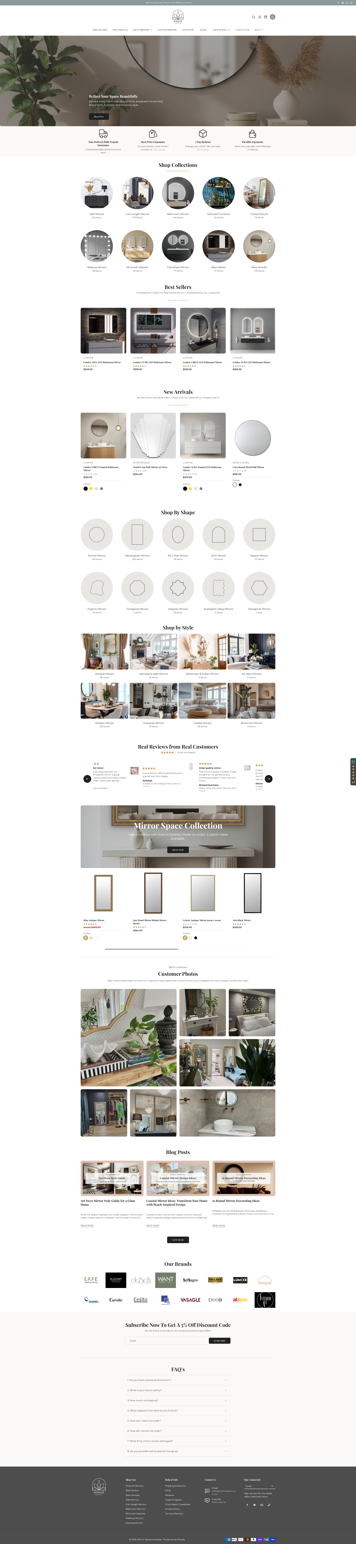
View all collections (177, 171)
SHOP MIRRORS (141, 29)
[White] (235, 485)
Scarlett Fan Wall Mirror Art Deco (150, 467)
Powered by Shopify (174, 1539)
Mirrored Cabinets (135, 1513)
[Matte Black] (86, 489)
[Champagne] (190, 938)
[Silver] (91, 938)
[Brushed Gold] (91, 489)
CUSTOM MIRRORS (166, 29)
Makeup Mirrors (134, 1518)
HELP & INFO (220, 29)
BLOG (257, 29)
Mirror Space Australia (149, 1539)
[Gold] (86, 938)
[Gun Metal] (101, 489)
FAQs (168, 1490)
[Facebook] (339, 2)
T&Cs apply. (159, 149)
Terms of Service (174, 1513)
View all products (177, 300)
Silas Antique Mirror (93, 920)
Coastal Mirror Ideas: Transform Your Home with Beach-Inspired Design (177, 1202)
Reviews (169, 1495)
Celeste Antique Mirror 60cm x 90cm (202, 920)
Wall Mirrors (132, 1499)
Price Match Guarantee (177, 1504)
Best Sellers (132, 1490)
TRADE (203, 29)
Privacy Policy (172, 1509)
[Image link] (129, 1037)
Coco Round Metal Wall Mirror (248, 467)
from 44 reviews (186, 752)
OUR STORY (188, 29)
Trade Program (173, 1499)
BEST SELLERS (100, 29)
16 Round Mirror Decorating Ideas (236, 1201)
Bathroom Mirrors (135, 1509)
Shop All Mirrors (134, 1486)
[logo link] (91, 1280)
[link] (187, 300)
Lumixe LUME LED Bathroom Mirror (152, 362)
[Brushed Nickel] (96, 489)
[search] (253, 17)
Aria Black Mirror (242, 920)
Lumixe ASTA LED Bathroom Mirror (102, 362)
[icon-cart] (266, 17)
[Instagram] (343, 2)
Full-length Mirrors (136, 1504)
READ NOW (87, 1225)
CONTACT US (242, 29)
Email (249, 1486)
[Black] (240, 485)
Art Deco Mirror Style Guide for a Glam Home (108, 1202)
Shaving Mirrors (134, 1523)
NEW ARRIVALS (120, 29)
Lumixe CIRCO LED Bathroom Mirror (202, 362)
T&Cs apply (202, 149)
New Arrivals (132, 1495)
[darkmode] (272, 17)
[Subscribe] (272, 1486)
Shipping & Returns (175, 1486)
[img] (167, 752)
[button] (87, 779)
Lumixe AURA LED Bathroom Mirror (251, 362)
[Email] (347, 2)
